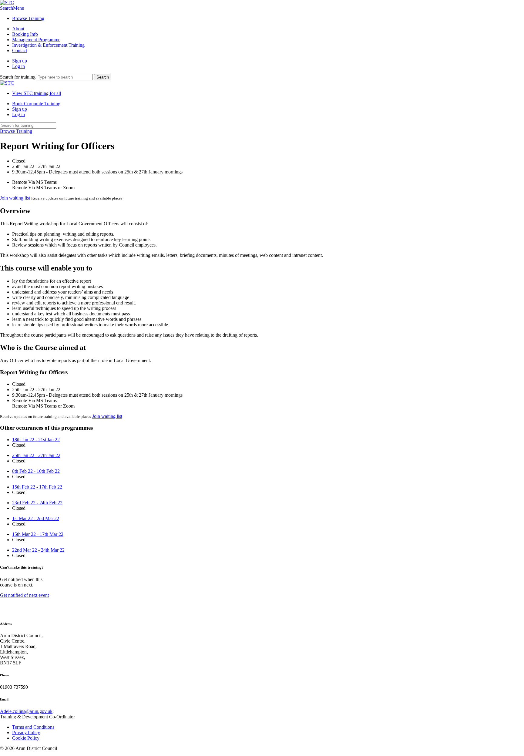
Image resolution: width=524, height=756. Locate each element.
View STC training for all (36, 93)
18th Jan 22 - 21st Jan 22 (36, 439)
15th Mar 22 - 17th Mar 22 (37, 534)
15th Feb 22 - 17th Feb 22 (37, 486)
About (18, 28)
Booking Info (25, 34)
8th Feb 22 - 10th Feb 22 (36, 471)
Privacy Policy (26, 732)
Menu (18, 8)
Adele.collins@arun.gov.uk (26, 711)
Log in (18, 66)
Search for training (17, 76)
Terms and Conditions (33, 727)
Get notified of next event (24, 595)
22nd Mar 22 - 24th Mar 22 (38, 550)
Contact (19, 50)
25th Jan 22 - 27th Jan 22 (36, 455)
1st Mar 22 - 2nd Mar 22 (35, 518)
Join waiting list (15, 197)
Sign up (19, 60)
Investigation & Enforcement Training (48, 45)
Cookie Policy (25, 738)
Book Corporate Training (36, 103)
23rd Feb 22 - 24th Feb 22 (37, 502)
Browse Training (28, 18)
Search (6, 8)
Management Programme (36, 39)
